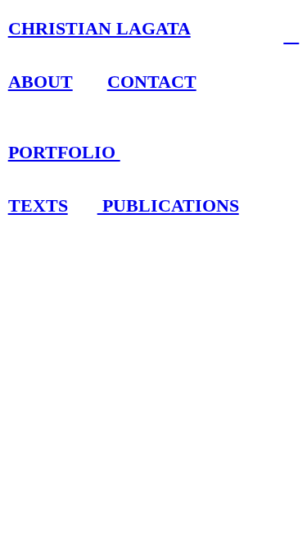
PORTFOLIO (64, 152)
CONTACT (151, 82)
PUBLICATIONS (168, 206)
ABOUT (40, 82)
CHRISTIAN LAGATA (99, 29)
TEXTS (38, 206)
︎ (291, 34)
